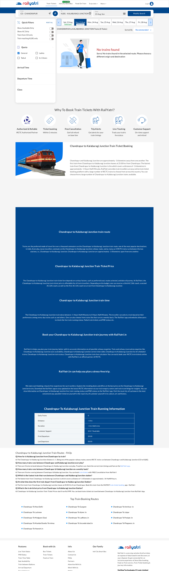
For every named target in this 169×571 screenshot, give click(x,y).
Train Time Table (24, 558)
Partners (71, 561)
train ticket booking (117, 485)
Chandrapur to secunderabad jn (80, 523)
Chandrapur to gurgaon (77, 507)
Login (147, 4)
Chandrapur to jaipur (121, 512)
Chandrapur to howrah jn (33, 529)
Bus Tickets (47, 551)
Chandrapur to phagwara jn (123, 523)
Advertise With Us (74, 564)
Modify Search (139, 13)
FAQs (70, 558)
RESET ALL (49, 22)
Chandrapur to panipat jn (123, 518)
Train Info (92, 4)
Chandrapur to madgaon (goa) (35, 518)
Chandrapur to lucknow (32, 512)
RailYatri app (125, 466)
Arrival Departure (24, 568)
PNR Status (22, 555)
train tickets (83, 472)
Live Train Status (24, 551)
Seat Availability (24, 561)
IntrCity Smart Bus (99, 551)
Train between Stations (26, 564)
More (103, 4)
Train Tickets (51, 3)
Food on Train (48, 558)
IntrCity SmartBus (66, 3)
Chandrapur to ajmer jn (77, 512)
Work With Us (73, 568)
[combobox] (35, 13)
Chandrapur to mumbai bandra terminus (39, 523)
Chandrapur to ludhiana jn (78, 518)
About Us (71, 551)
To (61, 11)
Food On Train (80, 3)
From (21, 11)
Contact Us (72, 555)
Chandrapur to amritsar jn (123, 507)
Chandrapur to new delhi (33, 507)
